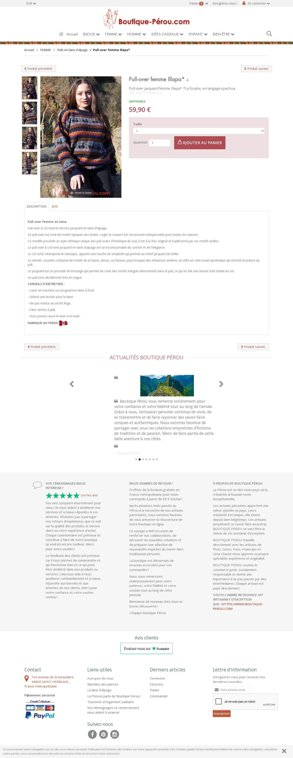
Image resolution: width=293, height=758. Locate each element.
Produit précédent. (39, 68)
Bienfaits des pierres (102, 684)
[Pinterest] (103, 734)
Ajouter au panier (202, 142)
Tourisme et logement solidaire (110, 702)
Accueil (72, 34)
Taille (137, 124)
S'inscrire (156, 684)
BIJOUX (89, 34)
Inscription (222, 713)
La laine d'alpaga (99, 690)
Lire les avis (89, 495)
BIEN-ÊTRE (221, 34)
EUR (29, 3)
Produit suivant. (257, 68)
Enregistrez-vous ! (225, 3)
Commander (159, 696)
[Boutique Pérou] (146, 19)
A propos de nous (100, 678)
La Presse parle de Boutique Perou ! (114, 696)
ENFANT (196, 34)
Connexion (157, 678)
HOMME (134, 34)
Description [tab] (37, 206)
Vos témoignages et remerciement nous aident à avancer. (113, 709)
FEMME (111, 34)
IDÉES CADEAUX (165, 34)
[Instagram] (115, 734)
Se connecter (257, 3)
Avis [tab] (55, 206)
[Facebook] (92, 734)
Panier (195, 3)
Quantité (140, 142)
